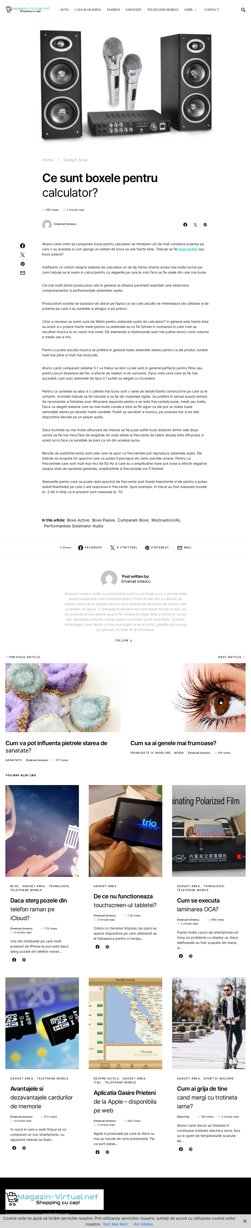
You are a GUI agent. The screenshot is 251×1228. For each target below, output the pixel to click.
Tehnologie (59, 886)
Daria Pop (183, 1116)
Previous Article (24, 657)
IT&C (97, 1082)
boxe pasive (103, 520)
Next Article (230, 657)
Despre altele (106, 1078)
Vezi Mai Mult (115, 1224)
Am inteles (143, 1224)
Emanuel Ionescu (65, 224)
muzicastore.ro (165, 520)
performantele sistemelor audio (73, 525)
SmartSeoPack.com (55, 1214)
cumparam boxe (133, 520)
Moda (179, 752)
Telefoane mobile (26, 890)
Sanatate (13, 760)
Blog (14, 886)
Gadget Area (75, 159)
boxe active (78, 520)
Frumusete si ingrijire (150, 752)
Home (47, 159)
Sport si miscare (218, 1078)
